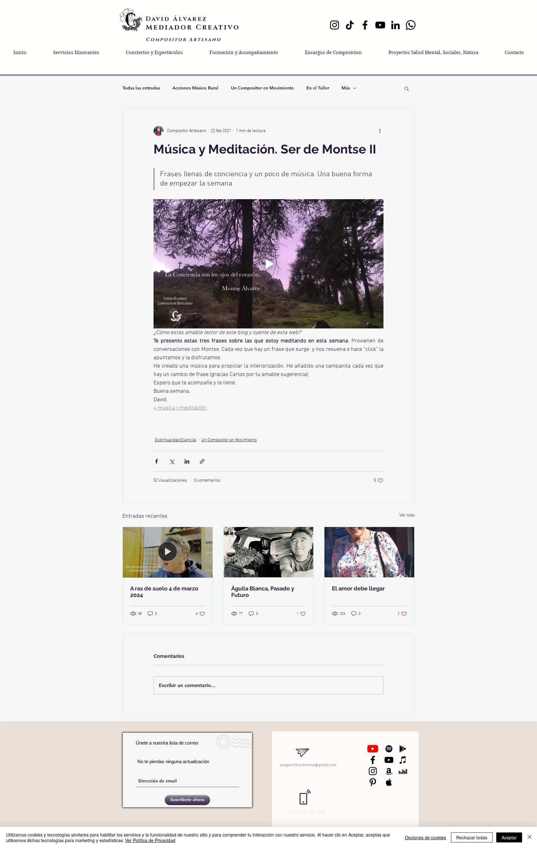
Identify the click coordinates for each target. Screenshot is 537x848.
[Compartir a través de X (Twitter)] (172, 461)
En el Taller (317, 88)
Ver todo (407, 515)
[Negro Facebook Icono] (372, 759)
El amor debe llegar (358, 588)
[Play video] (268, 263)
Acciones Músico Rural (195, 88)
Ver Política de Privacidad (150, 840)
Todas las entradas (141, 88)
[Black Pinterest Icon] (372, 782)
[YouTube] (380, 25)
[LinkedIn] (395, 25)
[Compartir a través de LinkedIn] (187, 461)
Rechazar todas (471, 837)
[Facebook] (365, 25)
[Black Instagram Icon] (372, 771)
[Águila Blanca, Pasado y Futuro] (269, 552)
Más (346, 88)
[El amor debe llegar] (369, 552)
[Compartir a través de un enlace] (202, 461)
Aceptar (509, 837)
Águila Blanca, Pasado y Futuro (262, 591)
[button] (407, 88)
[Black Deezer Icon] (402, 771)
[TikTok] (350, 25)
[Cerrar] (529, 837)
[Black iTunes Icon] (402, 759)
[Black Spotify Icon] (388, 748)
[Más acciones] (379, 131)
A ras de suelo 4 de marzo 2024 (164, 591)
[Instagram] (334, 25)
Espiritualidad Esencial (175, 440)
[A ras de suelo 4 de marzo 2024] (168, 552)
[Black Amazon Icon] (388, 771)
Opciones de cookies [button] (425, 837)
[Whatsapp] (411, 25)
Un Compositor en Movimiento (262, 88)
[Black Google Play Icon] (402, 748)
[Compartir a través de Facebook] (156, 461)
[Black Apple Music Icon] (388, 782)
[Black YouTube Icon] (388, 759)
